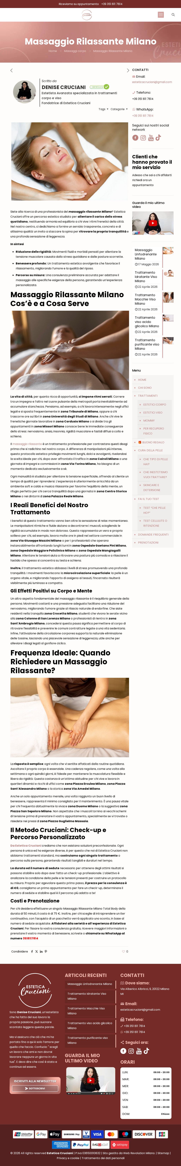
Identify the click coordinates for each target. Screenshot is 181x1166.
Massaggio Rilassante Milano (112, 51)
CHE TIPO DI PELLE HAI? (155, 461)
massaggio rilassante (27, 444)
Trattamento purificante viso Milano (88, 1040)
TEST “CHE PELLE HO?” (154, 510)
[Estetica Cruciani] (87, 14)
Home (53, 51)
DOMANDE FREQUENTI (153, 535)
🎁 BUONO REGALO (151, 442)
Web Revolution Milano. (139, 1153)
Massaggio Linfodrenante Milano (90, 984)
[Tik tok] (146, 1051)
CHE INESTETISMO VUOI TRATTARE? (155, 474)
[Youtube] (139, 1051)
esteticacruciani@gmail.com (152, 82)
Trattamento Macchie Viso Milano (86, 1010)
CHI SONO (145, 388)
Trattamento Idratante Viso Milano (87, 996)
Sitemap (163, 1153)
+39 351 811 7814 (111, 4)
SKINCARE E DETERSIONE (151, 487)
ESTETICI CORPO (154, 405)
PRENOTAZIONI (148, 543)
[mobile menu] (161, 15)
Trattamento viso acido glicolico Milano (90, 1025)
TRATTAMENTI (147, 396)
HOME (142, 380)
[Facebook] (123, 1051)
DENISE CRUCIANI (64, 87)
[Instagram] (131, 1051)
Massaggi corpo (75, 51)
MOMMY (149, 421)
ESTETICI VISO (152, 413)
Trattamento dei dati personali (103, 1158)
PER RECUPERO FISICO (153, 431)
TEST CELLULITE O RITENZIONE (155, 523)
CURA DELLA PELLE (150, 450)
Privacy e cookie (68, 1158)
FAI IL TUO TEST (148, 499)
